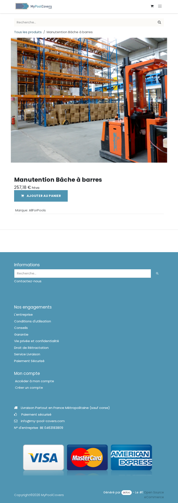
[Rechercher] (159, 22)
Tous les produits (28, 32)
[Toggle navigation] (160, 6)
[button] (41, 196)
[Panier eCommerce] (152, 6)
